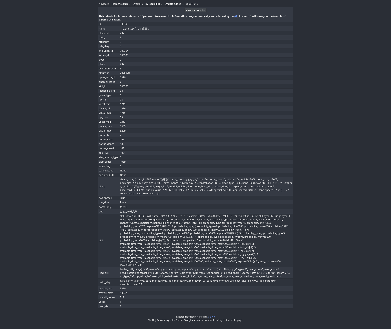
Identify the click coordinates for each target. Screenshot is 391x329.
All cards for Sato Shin (195, 10)
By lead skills (152, 4)
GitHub (211, 316)
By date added (173, 4)
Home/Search (120, 4)
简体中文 (191, 4)
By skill (137, 4)
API (236, 16)
